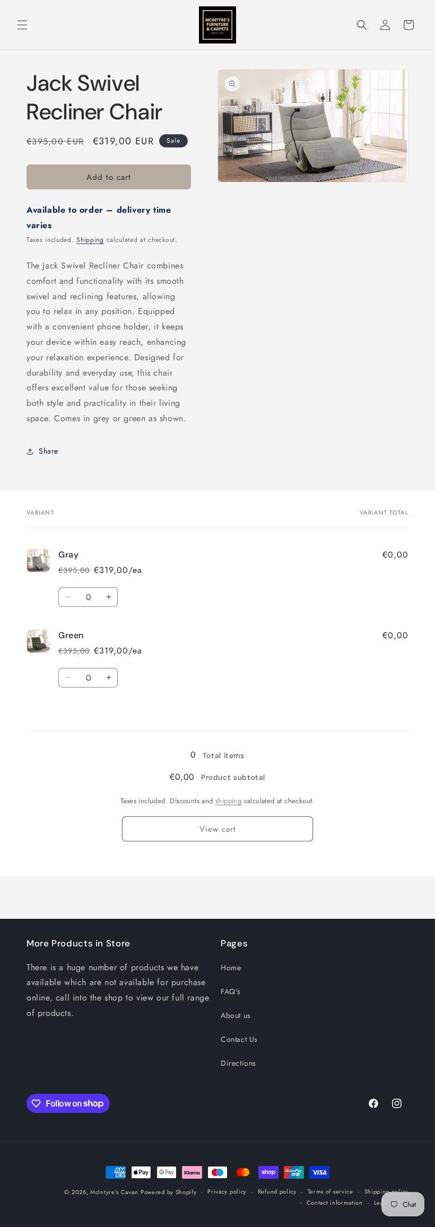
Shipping (90, 240)
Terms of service (330, 1191)
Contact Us (239, 1039)
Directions (238, 1063)
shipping (228, 801)
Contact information (335, 1202)
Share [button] (48, 451)
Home (231, 967)
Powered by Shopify (169, 1192)
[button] (22, 25)
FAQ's (231, 991)
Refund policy (277, 1191)
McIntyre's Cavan (114, 1192)
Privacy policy (227, 1191)
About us (236, 1015)
